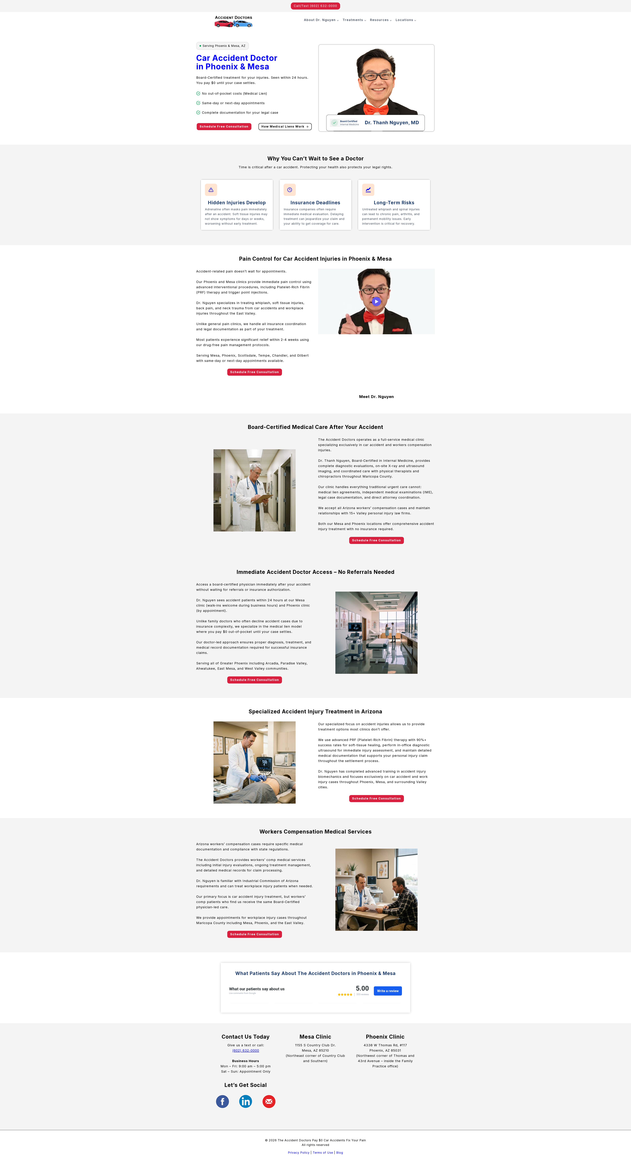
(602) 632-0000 (245, 1050)
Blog (339, 1152)
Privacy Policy (299, 1152)
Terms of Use (323, 1152)
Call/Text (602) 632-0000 (315, 6)
